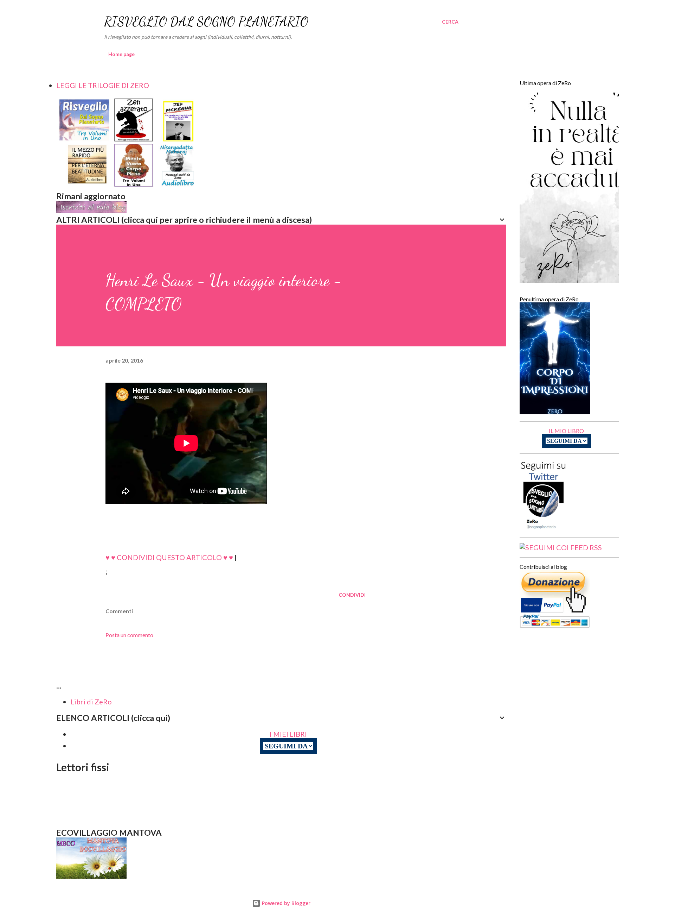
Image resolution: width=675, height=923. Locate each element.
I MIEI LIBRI (288, 734)
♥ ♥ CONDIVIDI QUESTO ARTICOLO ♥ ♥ (169, 557)
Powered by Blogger (285, 903)
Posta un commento (129, 635)
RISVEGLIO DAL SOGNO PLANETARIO (206, 21)
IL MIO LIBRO (566, 430)
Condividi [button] (352, 595)
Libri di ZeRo (91, 701)
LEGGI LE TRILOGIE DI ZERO (102, 85)
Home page (121, 54)
